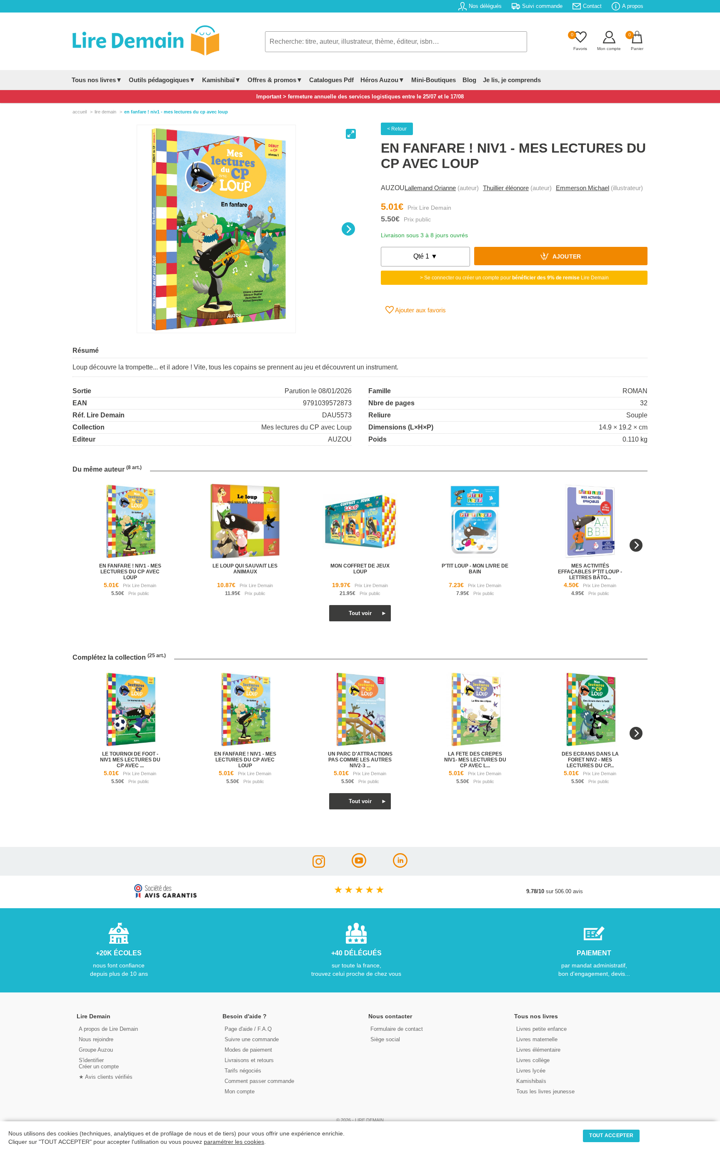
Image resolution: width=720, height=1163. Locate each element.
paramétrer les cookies (234, 1142)
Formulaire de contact (396, 1029)
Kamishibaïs (531, 1081)
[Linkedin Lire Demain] (400, 865)
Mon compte (240, 1091)
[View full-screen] (351, 134)
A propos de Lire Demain (108, 1029)
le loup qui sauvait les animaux (245, 569)
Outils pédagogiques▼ (162, 79)
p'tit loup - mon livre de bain (475, 569)
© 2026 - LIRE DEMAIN (360, 1120)
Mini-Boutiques (433, 79)
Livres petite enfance (541, 1029)
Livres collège (533, 1060)
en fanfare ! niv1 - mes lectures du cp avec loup (130, 571)
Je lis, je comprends (512, 79)
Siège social (385, 1039)
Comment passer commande (259, 1081)
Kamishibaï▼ (221, 79)
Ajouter (566, 257)
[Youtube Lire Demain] (359, 865)
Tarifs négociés (243, 1071)
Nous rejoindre (96, 1039)
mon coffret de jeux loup (360, 569)
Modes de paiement (248, 1050)
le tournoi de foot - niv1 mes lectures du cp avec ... (130, 760)
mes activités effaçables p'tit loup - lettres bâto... (590, 571)
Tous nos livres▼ (97, 79)
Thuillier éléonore (506, 187)
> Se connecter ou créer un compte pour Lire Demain (514, 278)
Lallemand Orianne (430, 187)
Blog (469, 79)
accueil (79, 111)
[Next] (348, 228)
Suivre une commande (252, 1039)
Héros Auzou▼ (382, 79)
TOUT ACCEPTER (611, 1135)
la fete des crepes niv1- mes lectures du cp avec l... (475, 760)
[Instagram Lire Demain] (318, 865)
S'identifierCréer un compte (99, 1063)
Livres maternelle (537, 1039)
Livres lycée (530, 1071)
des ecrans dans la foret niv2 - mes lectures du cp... (590, 760)
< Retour (397, 129)
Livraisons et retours (249, 1060)
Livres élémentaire (538, 1050)
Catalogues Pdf (331, 79)
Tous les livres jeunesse (545, 1091)
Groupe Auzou (96, 1050)
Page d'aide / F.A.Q (248, 1029)
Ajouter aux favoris (420, 310)
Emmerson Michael (582, 187)
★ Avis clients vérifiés (105, 1077)
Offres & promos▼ (275, 79)
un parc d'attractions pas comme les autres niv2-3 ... (360, 760)
